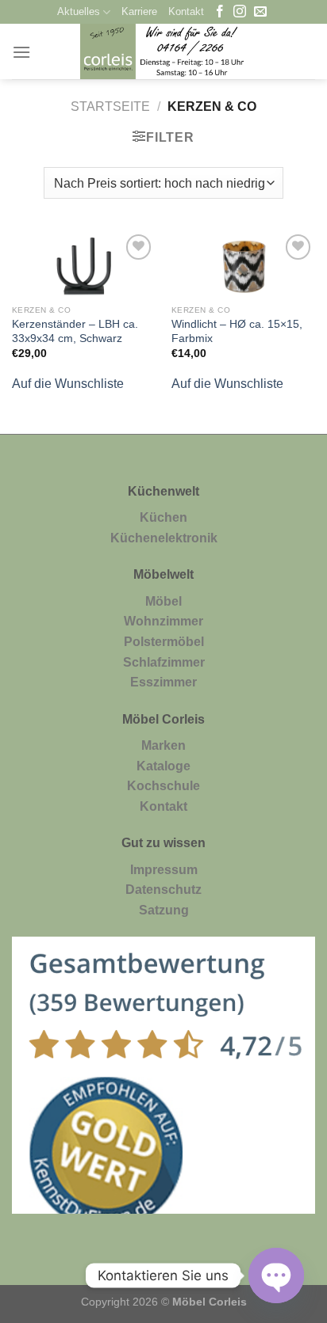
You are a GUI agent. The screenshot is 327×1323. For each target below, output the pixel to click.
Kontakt (186, 11)
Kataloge (163, 766)
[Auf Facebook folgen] (220, 12)
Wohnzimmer (163, 621)
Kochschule (163, 786)
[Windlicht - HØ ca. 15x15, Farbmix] (243, 263)
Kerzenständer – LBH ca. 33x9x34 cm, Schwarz (75, 331)
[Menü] (21, 51)
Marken (163, 745)
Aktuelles (78, 11)
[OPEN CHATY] (276, 1275)
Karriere (139, 11)
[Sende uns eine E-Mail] (260, 12)
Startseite (110, 106)
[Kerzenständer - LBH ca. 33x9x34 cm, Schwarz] (84, 263)
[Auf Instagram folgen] (239, 12)
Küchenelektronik (163, 538)
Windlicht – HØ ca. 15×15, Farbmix (236, 331)
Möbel (163, 601)
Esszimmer (163, 682)
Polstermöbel (164, 641)
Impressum (164, 869)
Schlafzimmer (164, 662)
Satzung (164, 910)
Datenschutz (163, 889)
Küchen (163, 517)
